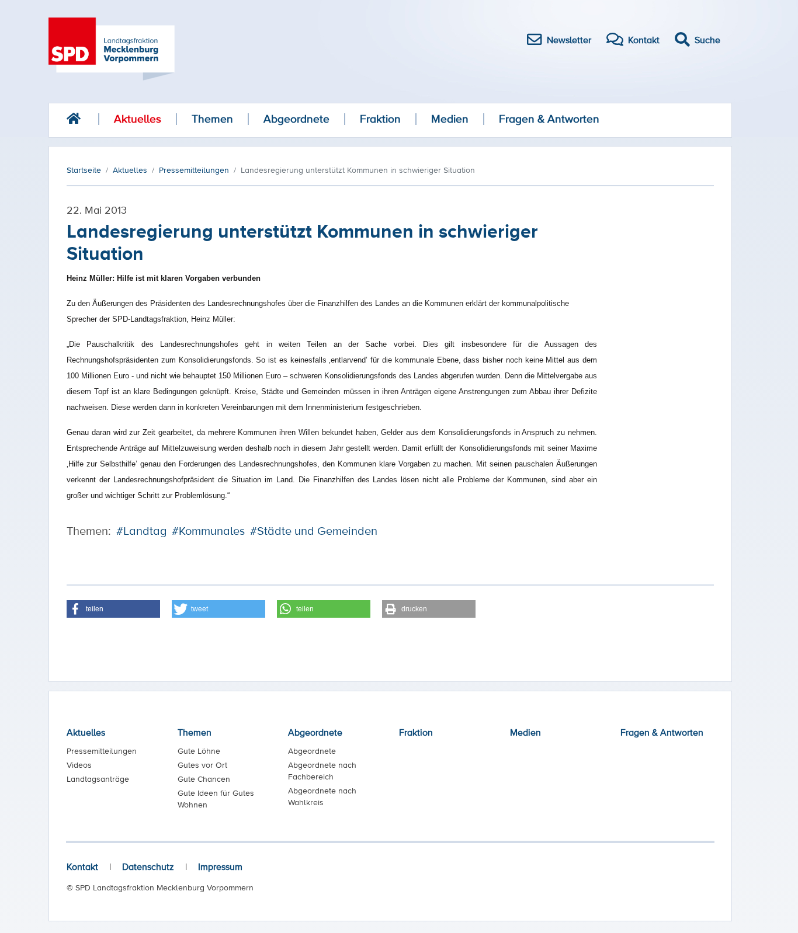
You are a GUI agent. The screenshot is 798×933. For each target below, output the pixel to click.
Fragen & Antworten (549, 119)
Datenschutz (148, 866)
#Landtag (141, 531)
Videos (79, 765)
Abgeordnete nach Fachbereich (322, 770)
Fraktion (380, 119)
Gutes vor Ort (202, 765)
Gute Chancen (204, 779)
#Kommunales (208, 531)
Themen (212, 119)
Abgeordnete (296, 119)
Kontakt (82, 866)
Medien (450, 119)
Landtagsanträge (98, 779)
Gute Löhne (199, 751)
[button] (113, 609)
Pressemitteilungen (102, 751)
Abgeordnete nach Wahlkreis (322, 796)
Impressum (220, 866)
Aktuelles (137, 119)
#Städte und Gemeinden (313, 531)
